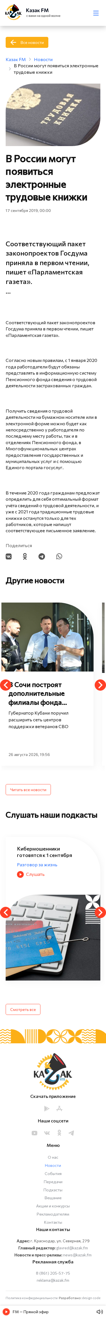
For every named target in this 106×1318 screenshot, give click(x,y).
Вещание (53, 1197)
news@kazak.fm (77, 1254)
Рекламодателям (53, 1214)
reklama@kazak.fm (53, 1280)
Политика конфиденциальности (32, 1298)
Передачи (53, 1181)
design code (91, 1298)
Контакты (53, 1222)
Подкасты (53, 1189)
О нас (53, 1157)
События (53, 1173)
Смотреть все (23, 1009)
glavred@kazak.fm (72, 1247)
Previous (5, 685)
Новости (53, 1165)
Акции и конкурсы (53, 1205)
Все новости (32, 42)
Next (100, 685)
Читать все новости (28, 789)
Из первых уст (32, 857)
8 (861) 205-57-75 (53, 1273)
